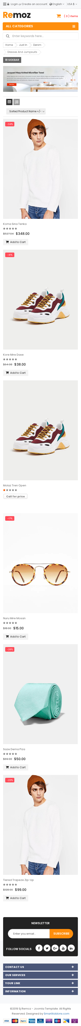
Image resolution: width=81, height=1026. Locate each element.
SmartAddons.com (56, 1014)
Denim (37, 45)
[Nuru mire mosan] (40, 563)
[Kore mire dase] (40, 300)
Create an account (34, 4)
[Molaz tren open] (40, 430)
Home (9, 45)
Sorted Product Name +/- (25, 111)
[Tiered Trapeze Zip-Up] (40, 825)
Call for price (15, 496)
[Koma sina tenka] (40, 169)
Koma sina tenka (15, 224)
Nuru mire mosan (14, 618)
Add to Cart (18, 242)
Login (14, 4)
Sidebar (13, 60)
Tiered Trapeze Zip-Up (18, 880)
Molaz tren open (14, 485)
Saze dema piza (14, 749)
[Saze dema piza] (40, 694)
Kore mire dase (13, 355)
